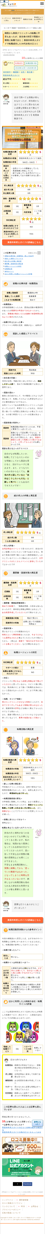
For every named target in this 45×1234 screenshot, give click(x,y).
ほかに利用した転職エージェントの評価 (18, 274)
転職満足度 (8, 269)
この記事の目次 (9, 253)
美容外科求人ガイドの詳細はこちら (24, 242)
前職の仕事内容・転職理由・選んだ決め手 (19, 256)
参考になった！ (37, 1123)
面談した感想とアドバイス (14, 258)
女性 (23, 72)
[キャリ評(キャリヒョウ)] (9, 5)
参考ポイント (9, 271)
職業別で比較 (27, 19)
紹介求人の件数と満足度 (13, 261)
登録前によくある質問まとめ (38, 19)
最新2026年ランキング (17, 19)
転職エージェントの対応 (13, 266)
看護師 (16, 72)
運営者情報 (23, 1200)
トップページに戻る (6, 19)
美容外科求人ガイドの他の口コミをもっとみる (21, 1132)
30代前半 (7, 72)
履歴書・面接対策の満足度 (14, 264)
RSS (23, 1206)
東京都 (30, 72)
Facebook (27, 1184)
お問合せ (34, 1206)
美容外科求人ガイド (11, 75)
